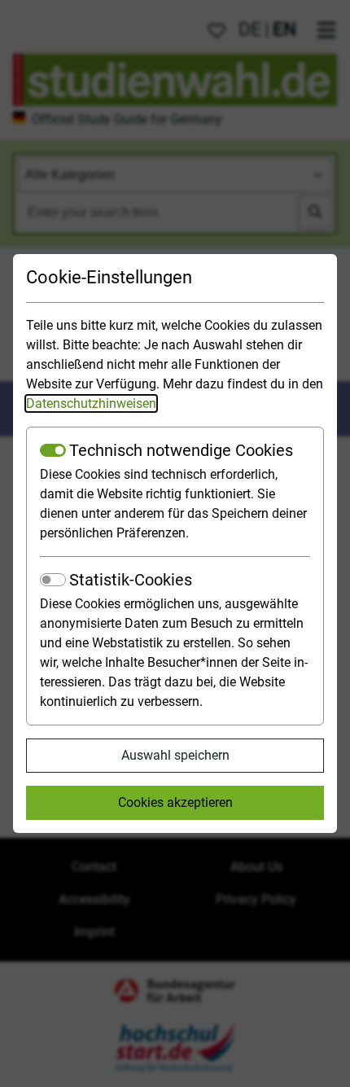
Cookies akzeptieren (175, 802)
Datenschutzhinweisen (91, 403)
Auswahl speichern (175, 755)
